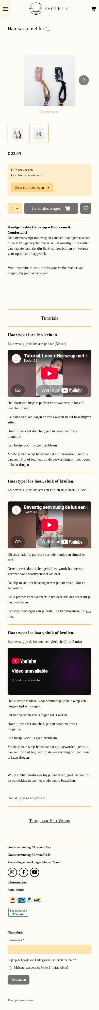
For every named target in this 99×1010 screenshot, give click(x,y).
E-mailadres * (16, 940)
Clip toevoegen (22, 170)
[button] (17, 133)
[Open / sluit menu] (5, 9)
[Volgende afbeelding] (84, 80)
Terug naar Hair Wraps (49, 820)
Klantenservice (17, 882)
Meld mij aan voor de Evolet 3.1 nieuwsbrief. (41, 967)
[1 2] (15, 208)
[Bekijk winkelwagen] (93, 9)
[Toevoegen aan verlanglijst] (85, 208)
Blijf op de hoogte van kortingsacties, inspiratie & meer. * (42, 960)
